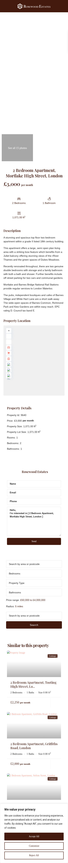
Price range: (13, 600)
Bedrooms (14, 573)
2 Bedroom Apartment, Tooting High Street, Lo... (33, 684)
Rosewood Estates (35, 472)
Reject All (34, 855)
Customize (34, 846)
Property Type (16, 583)
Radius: (14, 606)
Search (34, 625)
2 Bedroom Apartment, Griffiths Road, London (34, 746)
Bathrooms (15, 592)
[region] (34, 833)
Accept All (34, 836)
